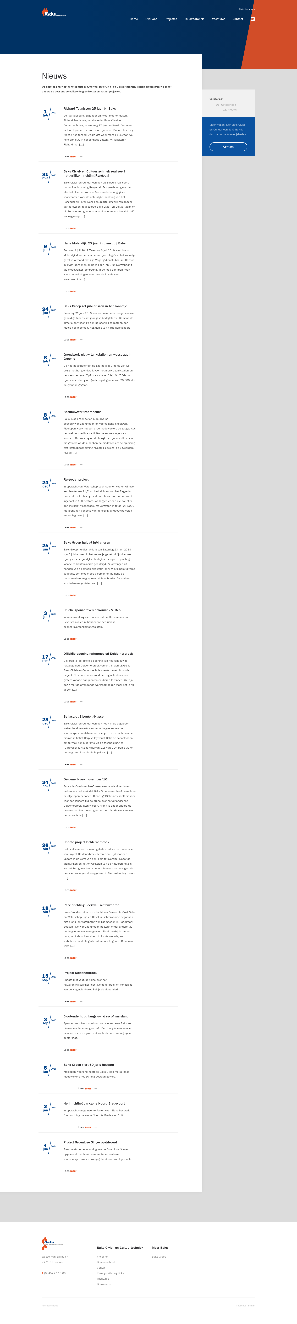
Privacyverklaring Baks (110, 1273)
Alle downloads (50, 1305)
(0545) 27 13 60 (55, 1273)
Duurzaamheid (195, 19)
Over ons (151, 19)
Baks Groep (159, 1256)
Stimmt (251, 1305)
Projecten (171, 19)
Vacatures (218, 19)
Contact (238, 19)
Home (134, 19)
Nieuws (232, 109)
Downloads (104, 1284)
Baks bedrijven (247, 9)
